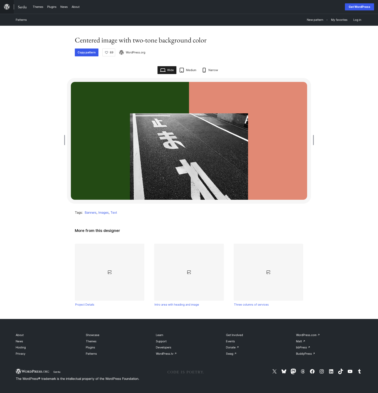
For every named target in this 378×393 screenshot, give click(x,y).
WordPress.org (135, 52)
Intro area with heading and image (177, 304)
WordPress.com (308, 335)
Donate (232, 347)
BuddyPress (305, 353)
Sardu (56, 371)
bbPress (303, 347)
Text (113, 212)
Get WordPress (359, 6)
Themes (91, 341)
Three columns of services (251, 304)
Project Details (84, 304)
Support (161, 341)
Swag (231, 353)
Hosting (21, 347)
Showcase (92, 335)
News (19, 341)
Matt (300, 341)
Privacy (20, 353)
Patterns (21, 19)
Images (103, 212)
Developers (163, 347)
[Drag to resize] (65, 140)
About (20, 335)
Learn (159, 335)
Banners (90, 212)
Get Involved (234, 335)
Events (230, 341)
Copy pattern (87, 52)
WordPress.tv (166, 353)
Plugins (90, 347)
